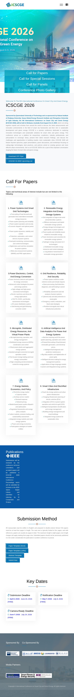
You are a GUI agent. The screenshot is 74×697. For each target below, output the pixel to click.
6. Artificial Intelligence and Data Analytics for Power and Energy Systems (53, 331)
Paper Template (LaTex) (17, 551)
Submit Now (13, 560)
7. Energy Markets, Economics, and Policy (21, 387)
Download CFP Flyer (16, 156)
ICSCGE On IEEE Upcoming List (20, 161)
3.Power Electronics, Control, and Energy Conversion (20, 275)
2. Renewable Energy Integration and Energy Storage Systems (53, 211)
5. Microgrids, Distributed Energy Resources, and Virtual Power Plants (21, 331)
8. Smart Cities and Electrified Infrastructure (53, 387)
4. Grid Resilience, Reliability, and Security (53, 275)
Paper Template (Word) (17, 546)
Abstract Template (15, 555)
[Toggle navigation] (61, 5)
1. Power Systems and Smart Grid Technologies (21, 209)
